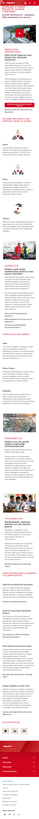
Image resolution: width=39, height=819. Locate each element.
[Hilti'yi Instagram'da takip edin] (14, 814)
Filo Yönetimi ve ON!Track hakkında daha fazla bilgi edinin (16, 636)
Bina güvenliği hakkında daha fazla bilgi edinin (17, 675)
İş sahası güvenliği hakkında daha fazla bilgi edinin (17, 713)
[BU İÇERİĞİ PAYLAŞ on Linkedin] (15, 731)
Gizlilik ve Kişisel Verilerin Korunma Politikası (16, 784)
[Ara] (34, 3)
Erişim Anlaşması (8, 781)
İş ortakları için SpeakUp (10, 794)
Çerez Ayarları (7, 798)
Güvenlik (5, 788)
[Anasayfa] (10, 3)
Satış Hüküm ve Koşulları (10, 791)
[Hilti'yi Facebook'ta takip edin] (5, 814)
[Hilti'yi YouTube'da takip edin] (9, 814)
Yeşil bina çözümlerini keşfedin (14, 602)
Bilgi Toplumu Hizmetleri (10, 801)
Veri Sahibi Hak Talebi (9, 805)
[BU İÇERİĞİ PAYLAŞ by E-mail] (24, 731)
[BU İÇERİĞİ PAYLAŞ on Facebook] (5, 731)
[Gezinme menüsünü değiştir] (3, 3)
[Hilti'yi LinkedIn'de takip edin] (18, 814)
